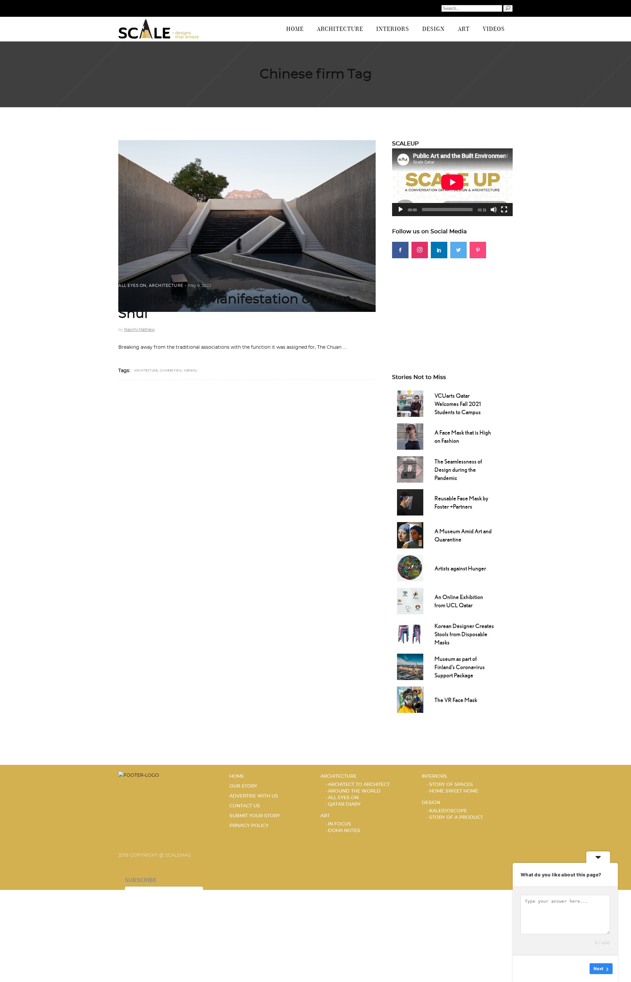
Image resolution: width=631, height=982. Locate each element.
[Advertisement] (452, 304)
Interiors (434, 776)
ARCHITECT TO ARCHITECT (359, 784)
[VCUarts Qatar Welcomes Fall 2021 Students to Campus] (410, 403)
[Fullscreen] (504, 209)
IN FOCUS (339, 824)
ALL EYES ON (132, 286)
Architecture (166, 286)
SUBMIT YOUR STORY (254, 816)
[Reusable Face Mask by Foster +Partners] (410, 502)
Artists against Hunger (460, 568)
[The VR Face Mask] (410, 699)
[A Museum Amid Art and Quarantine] (410, 535)
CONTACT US (244, 806)
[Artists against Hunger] (410, 567)
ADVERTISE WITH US (253, 796)
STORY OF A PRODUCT (456, 817)
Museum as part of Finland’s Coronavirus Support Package (459, 667)
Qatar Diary (344, 804)
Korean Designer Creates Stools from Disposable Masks (464, 634)
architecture (145, 370)
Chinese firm (170, 370)
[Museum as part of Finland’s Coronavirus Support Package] (410, 666)
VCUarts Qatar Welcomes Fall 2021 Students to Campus (457, 403)
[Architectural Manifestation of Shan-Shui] (247, 226)
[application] (452, 182)
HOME (236, 776)
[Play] (400, 209)
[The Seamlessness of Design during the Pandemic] (410, 469)
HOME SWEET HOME (453, 791)
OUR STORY (243, 786)
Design (431, 802)
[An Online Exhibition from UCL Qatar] (410, 600)
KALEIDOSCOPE (448, 811)
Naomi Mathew (139, 330)
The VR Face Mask (455, 699)
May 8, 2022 (199, 286)
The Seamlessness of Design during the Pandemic (458, 469)
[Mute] (493, 209)
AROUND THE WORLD (354, 791)
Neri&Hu (191, 370)
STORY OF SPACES (451, 784)
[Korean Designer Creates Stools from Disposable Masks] (410, 633)
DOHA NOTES (344, 830)
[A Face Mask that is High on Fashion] (410, 436)
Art (325, 816)
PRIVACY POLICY (249, 825)
